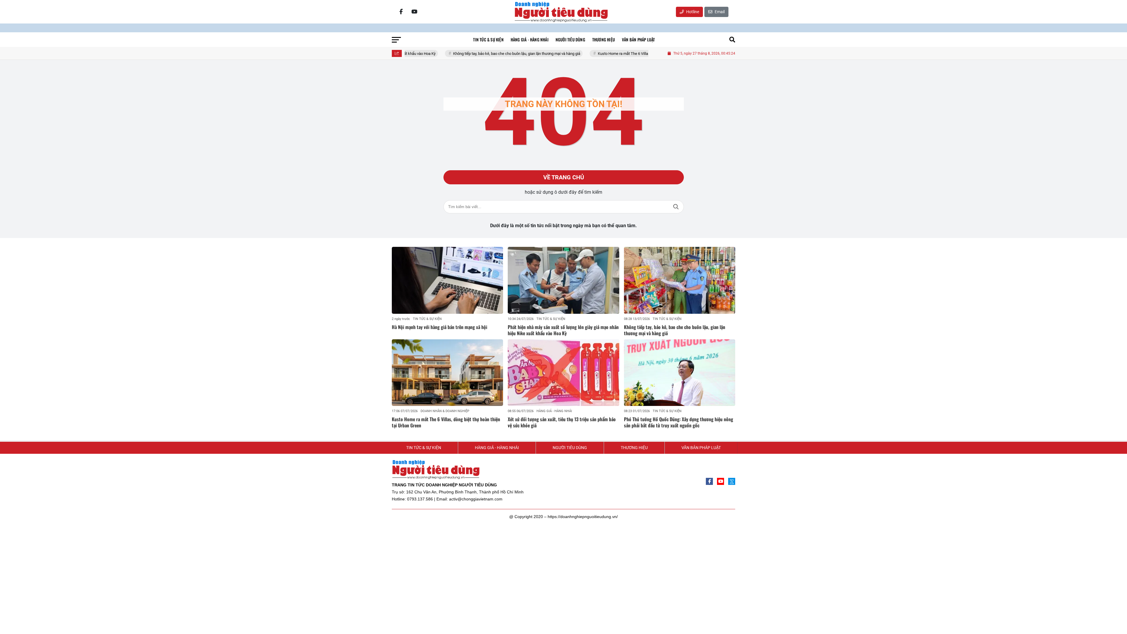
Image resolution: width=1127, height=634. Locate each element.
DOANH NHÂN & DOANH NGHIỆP (445, 411)
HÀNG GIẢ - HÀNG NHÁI (554, 411)
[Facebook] (401, 11)
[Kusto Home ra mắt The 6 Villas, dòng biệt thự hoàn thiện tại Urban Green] (447, 372)
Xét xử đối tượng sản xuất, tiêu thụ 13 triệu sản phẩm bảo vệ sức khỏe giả (562, 422)
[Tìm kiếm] (732, 39)
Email (719, 11)
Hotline (692, 11)
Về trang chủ (563, 177)
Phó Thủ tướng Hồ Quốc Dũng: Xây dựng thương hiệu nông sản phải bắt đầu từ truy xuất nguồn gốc (678, 422)
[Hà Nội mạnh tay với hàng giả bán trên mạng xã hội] (447, 280)
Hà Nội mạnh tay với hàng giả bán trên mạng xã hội (439, 327)
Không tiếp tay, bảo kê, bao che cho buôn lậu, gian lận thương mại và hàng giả (490, 53)
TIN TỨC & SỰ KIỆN (427, 319)
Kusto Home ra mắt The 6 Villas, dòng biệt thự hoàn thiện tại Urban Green (632, 53)
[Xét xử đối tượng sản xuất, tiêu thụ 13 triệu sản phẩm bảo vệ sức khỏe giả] (563, 372)
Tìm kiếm (676, 206)
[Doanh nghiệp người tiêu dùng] (561, 11)
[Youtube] (414, 11)
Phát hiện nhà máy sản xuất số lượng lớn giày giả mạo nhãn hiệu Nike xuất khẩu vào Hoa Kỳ (563, 330)
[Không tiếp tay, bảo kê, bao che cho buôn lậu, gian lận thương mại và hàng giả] (679, 280)
